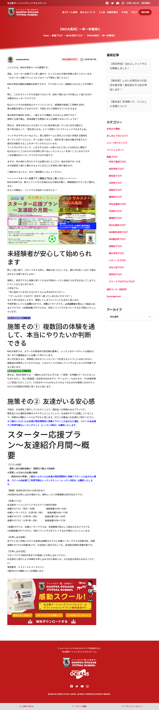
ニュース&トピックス (117, 143)
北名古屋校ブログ (117, 204)
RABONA (107, 694)
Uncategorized (114, 296)
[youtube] (117, 3)
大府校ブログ (115, 183)
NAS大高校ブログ (74, 35)
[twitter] (112, 3)
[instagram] (123, 3)
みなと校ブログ (116, 267)
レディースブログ (117, 260)
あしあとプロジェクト (117, 136)
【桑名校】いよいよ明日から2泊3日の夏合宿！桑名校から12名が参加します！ (128, 85)
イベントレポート (115, 150)
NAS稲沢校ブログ (117, 239)
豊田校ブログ (115, 197)
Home (46, 35)
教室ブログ (57, 35)
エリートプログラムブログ (122, 281)
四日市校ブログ (116, 169)
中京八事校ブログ (117, 161)
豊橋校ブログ (115, 218)
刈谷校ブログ (115, 211)
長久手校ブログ (116, 253)
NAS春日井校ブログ (118, 232)
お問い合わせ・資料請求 (138, 3)
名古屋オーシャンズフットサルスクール (26, 3)
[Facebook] (107, 3)
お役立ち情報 (113, 129)
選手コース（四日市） (117, 289)
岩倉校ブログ (115, 190)
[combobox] (129, 316)
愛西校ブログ (115, 246)
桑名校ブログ (115, 176)
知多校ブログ (115, 274)
